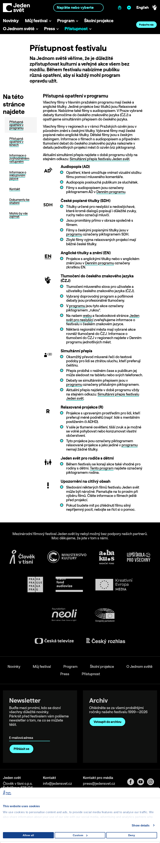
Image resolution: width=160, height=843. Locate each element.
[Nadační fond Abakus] (107, 556)
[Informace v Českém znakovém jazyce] (154, 7)
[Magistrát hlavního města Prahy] (35, 584)
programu (74, 234)
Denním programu (110, 192)
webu (87, 316)
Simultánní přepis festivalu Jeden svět (99, 159)
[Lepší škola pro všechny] (139, 557)
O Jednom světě (18, 28)
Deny (131, 835)
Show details (140, 825)
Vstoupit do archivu (107, 721)
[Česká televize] (54, 641)
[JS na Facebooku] (132, 781)
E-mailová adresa (22, 732)
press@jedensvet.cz (99, 783)
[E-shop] (120, 7)
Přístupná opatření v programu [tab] (16, 125)
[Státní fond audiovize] (69, 584)
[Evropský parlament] (105, 615)
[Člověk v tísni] (22, 557)
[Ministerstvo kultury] (67, 557)
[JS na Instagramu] (152, 781)
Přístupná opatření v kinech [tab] (16, 142)
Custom (78, 835)
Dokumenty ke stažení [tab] (19, 201)
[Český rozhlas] (106, 641)
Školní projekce (98, 20)
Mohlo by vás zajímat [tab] (18, 215)
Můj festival (36, 20)
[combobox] (78, 7)
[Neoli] (64, 615)
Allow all (28, 835)
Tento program (102, 468)
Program (66, 20)
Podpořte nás (146, 24)
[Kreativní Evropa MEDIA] (114, 584)
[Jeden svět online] (130, 7)
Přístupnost (76, 28)
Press (49, 28)
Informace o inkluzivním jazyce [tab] (17, 175)
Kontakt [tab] (14, 189)
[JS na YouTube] (142, 781)
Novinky (11, 20)
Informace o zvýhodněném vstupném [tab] (19, 158)
